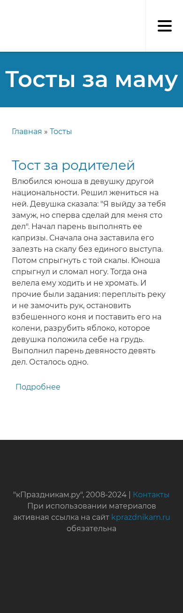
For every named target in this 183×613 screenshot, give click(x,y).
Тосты (61, 131)
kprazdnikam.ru (140, 517)
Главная (27, 131)
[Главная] (4, 9)
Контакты (151, 494)
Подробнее (38, 386)
